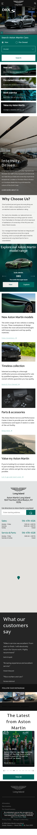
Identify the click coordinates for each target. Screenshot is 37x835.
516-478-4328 (28, 533)
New (6, 42)
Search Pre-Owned (10, 384)
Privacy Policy (6, 819)
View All (18, 777)
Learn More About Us (10, 190)
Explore (26, 284)
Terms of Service (8, 814)
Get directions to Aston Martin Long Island (17, 508)
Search (18, 58)
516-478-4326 (28, 521)
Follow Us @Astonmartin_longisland (15, 707)
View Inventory (8, 338)
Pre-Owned (23, 42)
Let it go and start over (12, 477)
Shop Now (6, 431)
